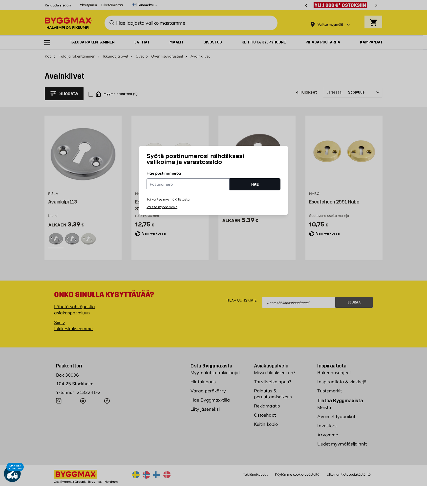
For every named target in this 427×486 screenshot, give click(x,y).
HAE (255, 184)
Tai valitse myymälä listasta (168, 199)
